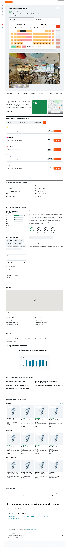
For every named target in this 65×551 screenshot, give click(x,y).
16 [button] (21, 37)
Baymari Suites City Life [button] (12, 472)
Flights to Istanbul (12, 516)
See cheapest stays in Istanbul (56, 430)
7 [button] (43, 34)
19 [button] (30, 37)
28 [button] (15, 43)
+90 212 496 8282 (13, 15)
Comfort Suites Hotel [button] (25, 419)
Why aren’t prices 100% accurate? (15, 537)
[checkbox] (12, 270)
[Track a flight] (2, 17)
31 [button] (52, 43)
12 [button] (30, 34)
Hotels (13, 544)
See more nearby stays (58, 403)
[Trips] (2, 21)
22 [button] (18, 40)
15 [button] (18, 37)
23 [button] (21, 40)
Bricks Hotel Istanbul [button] (39, 472)
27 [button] (12, 43)
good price (9, 249)
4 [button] (27, 31)
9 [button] (21, 34)
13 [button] (12, 37)
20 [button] (12, 40)
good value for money (17, 249)
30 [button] (21, 43)
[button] (2, 2)
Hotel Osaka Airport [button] (53, 419)
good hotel (21, 240)
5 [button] (30, 31)
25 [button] (27, 40)
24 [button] (24, 40)
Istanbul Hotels (45, 544)
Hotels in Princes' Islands (37, 544)
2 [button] (21, 31)
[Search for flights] (2, 6)
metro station (22, 246)
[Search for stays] (2, 8)
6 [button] (40, 34)
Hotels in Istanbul (47, 516)
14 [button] (15, 37)
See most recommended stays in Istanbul (54, 457)
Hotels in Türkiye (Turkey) (27, 544)
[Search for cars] (2, 11)
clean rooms (9, 246)
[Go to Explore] (2, 15)
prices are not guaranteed (31, 529)
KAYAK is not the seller (12, 533)
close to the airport (17, 243)
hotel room (15, 240)
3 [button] (24, 31)
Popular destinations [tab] (22, 508)
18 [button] (27, 37)
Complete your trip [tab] (12, 508)
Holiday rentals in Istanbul (14, 518)
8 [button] (18, 34)
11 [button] (27, 34)
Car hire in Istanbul (30, 516)
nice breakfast (16, 246)
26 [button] (30, 40)
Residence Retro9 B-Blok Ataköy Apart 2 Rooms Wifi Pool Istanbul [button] (26, 474)
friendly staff (9, 240)
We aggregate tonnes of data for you (16, 535)
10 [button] (24, 34)
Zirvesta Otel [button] (52, 472)
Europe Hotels (18, 544)
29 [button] (18, 43)
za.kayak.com (8, 544)
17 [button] (24, 37)
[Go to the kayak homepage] (9, 2)
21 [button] (15, 40)
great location (9, 243)
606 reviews (19, 11)
